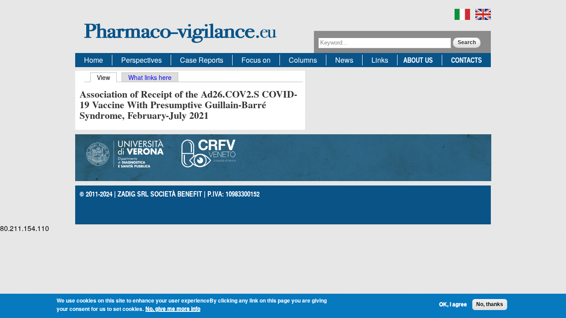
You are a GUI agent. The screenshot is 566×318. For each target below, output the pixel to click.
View (107, 77)
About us (418, 60)
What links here (150, 77)
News (344, 60)
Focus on (256, 60)
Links (379, 60)
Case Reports (201, 60)
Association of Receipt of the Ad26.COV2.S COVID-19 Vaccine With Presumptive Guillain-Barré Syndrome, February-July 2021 (188, 104)
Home (93, 60)
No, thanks (489, 304)
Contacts (466, 60)
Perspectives (141, 60)
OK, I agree (453, 304)
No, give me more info (172, 309)
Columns (303, 60)
